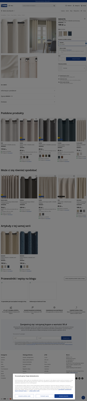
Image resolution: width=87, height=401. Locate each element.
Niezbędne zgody (45, 396)
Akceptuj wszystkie (63, 396)
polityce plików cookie (34, 391)
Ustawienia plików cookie (24, 396)
